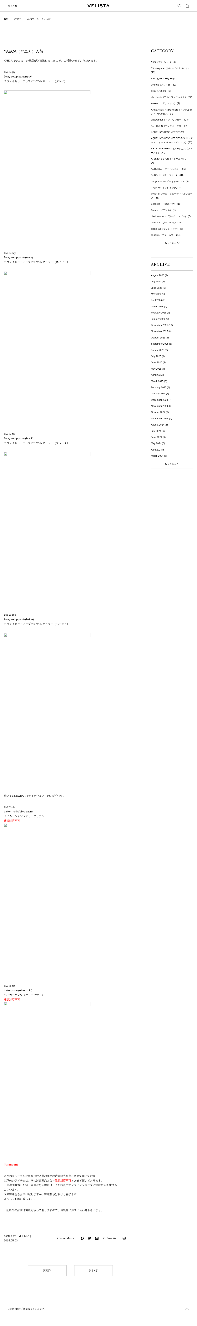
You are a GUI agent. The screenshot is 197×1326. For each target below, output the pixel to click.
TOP (6, 19)
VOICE (17, 19)
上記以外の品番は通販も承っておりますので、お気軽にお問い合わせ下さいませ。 (54, 1210)
